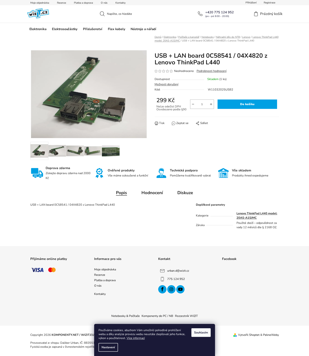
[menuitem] (38, 29)
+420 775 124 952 (219, 12)
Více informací (136, 338)
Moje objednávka (39, 3)
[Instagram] (171, 289)
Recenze (61, 3)
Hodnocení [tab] (152, 193)
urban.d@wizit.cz (178, 271)
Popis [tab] (121, 193)
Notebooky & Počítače (125, 316)
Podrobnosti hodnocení (212, 71)
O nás (104, 3)
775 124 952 (176, 279)
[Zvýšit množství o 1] (211, 104)
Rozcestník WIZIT (186, 316)
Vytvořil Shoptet (249, 335)
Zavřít (175, 126)
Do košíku (247, 104)
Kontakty (120, 3)
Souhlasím (201, 333)
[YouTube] (180, 289)
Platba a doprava (83, 3)
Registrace (269, 2)
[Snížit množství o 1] (193, 104)
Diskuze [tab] (185, 193)
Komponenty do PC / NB (157, 316)
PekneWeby (271, 335)
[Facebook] (162, 289)
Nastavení (108, 347)
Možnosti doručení (166, 84)
